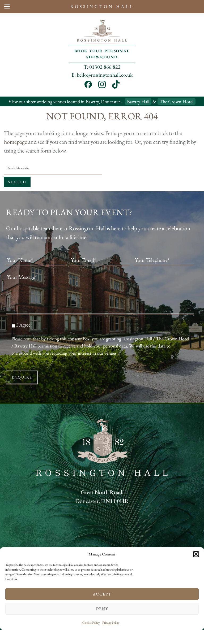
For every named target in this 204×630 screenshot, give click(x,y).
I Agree (23, 324)
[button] (196, 554)
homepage (15, 142)
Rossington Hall (102, 32)
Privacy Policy (110, 622)
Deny (102, 608)
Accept (102, 594)
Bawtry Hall (138, 101)
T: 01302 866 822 (102, 66)
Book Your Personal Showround (102, 53)
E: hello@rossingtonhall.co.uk (102, 74)
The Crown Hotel (176, 101)
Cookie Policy (91, 622)
